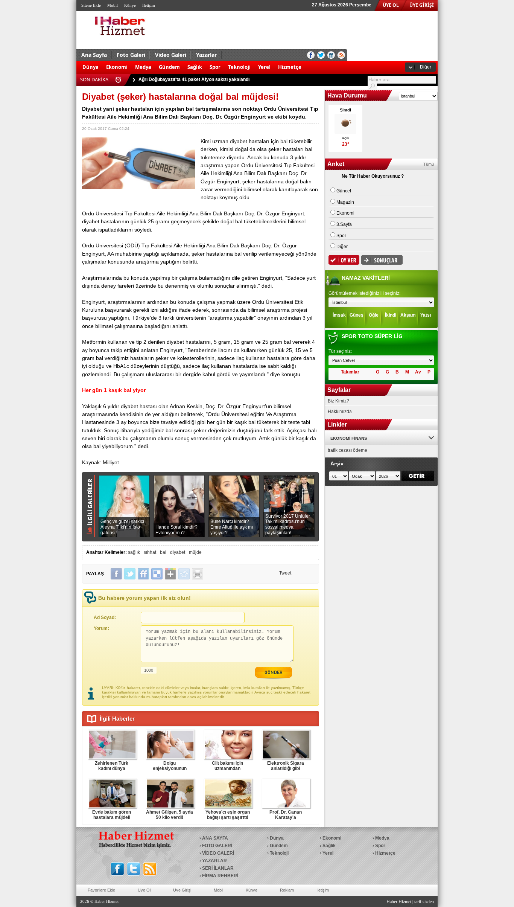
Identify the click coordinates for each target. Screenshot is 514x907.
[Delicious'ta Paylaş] (157, 573)
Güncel (343, 191)
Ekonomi (117, 67)
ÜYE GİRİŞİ (421, 5)
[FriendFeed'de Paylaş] (143, 573)
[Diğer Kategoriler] (309, 63)
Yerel (264, 67)
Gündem (169, 67)
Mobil (112, 5)
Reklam (287, 890)
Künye (130, 5)
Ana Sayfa (94, 54)
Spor (215, 67)
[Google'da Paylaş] (170, 573)
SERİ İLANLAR (218, 868)
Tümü (428, 164)
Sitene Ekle (91, 5)
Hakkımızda (340, 411)
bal (283, 141)
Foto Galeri (131, 54)
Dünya (90, 67)
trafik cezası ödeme (347, 450)
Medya (143, 67)
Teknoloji (239, 67)
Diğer (425, 67)
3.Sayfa (344, 224)
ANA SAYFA (215, 838)
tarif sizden (424, 901)
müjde (195, 552)
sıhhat (150, 552)
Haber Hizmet (398, 901)
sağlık (134, 552)
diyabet (238, 141)
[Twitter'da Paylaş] (129, 573)
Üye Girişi (182, 890)
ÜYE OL (391, 5)
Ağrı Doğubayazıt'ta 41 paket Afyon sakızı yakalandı (193, 76)
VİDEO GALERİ (218, 853)
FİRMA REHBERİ (220, 875)
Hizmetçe (289, 67)
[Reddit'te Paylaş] (184, 573)
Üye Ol (144, 890)
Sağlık (194, 67)
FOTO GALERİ (217, 845)
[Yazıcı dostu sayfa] (197, 573)
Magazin (345, 202)
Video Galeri (170, 54)
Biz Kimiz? (338, 401)
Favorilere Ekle (101, 890)
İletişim (148, 5)
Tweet (285, 573)
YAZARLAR (214, 860)
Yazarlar (206, 54)
